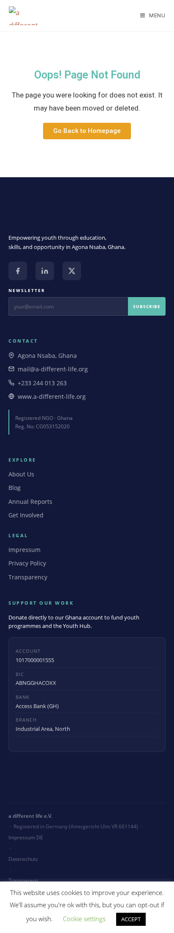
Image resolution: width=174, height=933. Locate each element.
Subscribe (146, 306)
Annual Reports (30, 502)
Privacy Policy (27, 563)
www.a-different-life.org (52, 396)
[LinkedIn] (44, 271)
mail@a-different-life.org (53, 369)
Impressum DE (25, 837)
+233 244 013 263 (42, 383)
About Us (21, 474)
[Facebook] (17, 271)
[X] (72, 271)
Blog (14, 488)
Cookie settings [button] (84, 918)
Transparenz (23, 880)
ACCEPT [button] (131, 919)
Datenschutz (23, 859)
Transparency (27, 577)
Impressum (24, 550)
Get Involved (26, 515)
